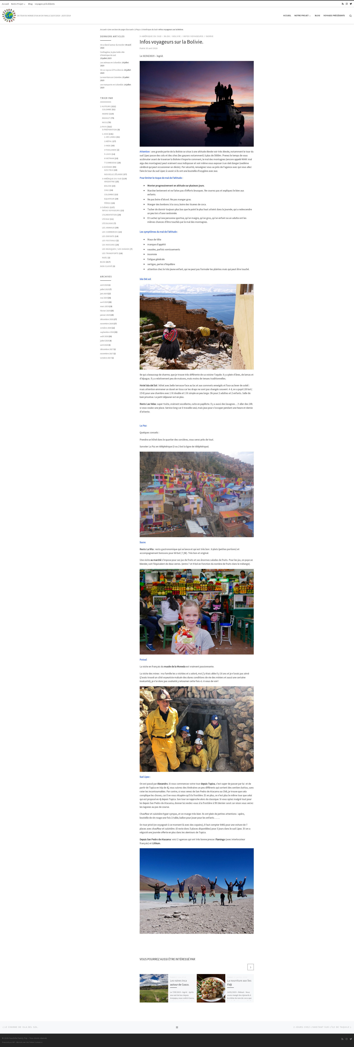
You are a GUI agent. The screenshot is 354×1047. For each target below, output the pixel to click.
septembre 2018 (107, 332)
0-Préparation (109, 129)
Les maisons (108, 245)
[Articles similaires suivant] (251, 967)
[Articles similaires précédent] (244, 967)
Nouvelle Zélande (113, 174)
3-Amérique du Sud (149, 29)
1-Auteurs (105, 106)
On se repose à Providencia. (112, 70)
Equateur (109, 198)
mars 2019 (104, 306)
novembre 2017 (106, 353)
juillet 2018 (104, 340)
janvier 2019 (105, 315)
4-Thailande (110, 150)
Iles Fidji (108, 170)
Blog (102, 262)
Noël (104, 257)
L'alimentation (109, 215)
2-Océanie (107, 167)
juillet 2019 (104, 289)
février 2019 (105, 310)
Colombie (109, 194)
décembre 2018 (106, 319)
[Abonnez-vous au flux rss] (343, 3)
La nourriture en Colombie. (111, 77)
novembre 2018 (106, 323)
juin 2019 (103, 293)
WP (13, 1042)
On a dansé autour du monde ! (112, 45)
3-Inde (107, 145)
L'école (106, 219)
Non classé (106, 266)
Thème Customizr (36, 1042)
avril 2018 (104, 345)
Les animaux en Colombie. (110, 62)
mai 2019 (103, 298)
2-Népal (108, 141)
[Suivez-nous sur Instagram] (347, 3)
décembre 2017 (106, 349)
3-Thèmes (104, 207)
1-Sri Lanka (110, 137)
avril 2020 (104, 285)
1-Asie (105, 134)
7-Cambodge (110, 162)
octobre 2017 (105, 358)
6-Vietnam (109, 158)
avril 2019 (104, 302)
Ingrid (105, 113)
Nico (104, 122)
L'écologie (107, 223)
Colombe (106, 109)
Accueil (103, 29)
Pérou (107, 203)
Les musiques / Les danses (115, 249)
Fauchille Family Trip (18, 1038)
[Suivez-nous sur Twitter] (351, 3)
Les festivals (109, 240)
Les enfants (108, 236)
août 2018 (104, 336)
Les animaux (108, 227)
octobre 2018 (105, 328)
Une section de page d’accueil (120, 29)
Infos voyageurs (111, 210)
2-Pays (137, 29)
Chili (106, 190)
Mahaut (106, 118)
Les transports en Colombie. (112, 84)
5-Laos (107, 154)
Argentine (109, 181)
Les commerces (110, 232)
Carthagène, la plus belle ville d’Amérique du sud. (112, 53)
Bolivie (107, 186)
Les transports (110, 253)
